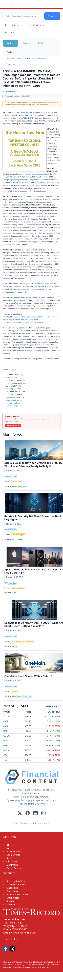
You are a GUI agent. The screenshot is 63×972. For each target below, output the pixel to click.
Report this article (13, 425)
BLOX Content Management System (24, 967)
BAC (5, 731)
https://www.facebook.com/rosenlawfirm (28, 322)
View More (51, 705)
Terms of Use (7, 965)
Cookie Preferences (52, 965)
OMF (25, 696)
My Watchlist (35, 25)
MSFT (14, 539)
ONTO (25, 486)
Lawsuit (14, 691)
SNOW (14, 646)
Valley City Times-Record (24, 962)
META (6, 740)
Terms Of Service (37, 803)
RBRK (20, 539)
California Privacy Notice (35, 965)
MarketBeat (12, 476)
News (19, 58)
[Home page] (31, 911)
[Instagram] (43, 813)
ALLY (14, 696)
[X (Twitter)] (19, 813)
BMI (19, 486)
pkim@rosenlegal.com (16, 180)
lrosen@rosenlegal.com (15, 397)
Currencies (29, 58)
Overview (10, 58)
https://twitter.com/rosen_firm (21, 320)
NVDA (6, 750)
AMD (5, 726)
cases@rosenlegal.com (36, 180)
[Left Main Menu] (6, 4)
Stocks (26, 43)
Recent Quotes (11, 25)
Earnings (30, 641)
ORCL (6, 755)
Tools (9, 52)
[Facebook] (27, 813)
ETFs (40, 43)
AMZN (6, 716)
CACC (20, 696)
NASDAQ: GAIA (28, 118)
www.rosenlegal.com (14, 406)
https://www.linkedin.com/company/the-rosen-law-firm (32, 317)
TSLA (5, 760)
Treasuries (10, 64)
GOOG (6, 735)
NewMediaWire (28, 112)
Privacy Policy (19, 965)
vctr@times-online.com (23, 932)
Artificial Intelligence (18, 535)
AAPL (14, 593)
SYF (30, 696)
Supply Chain (16, 481)
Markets (10, 43)
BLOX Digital (46, 967)
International (42, 58)
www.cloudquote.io (31, 793)
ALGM (14, 486)
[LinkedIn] (35, 813)
